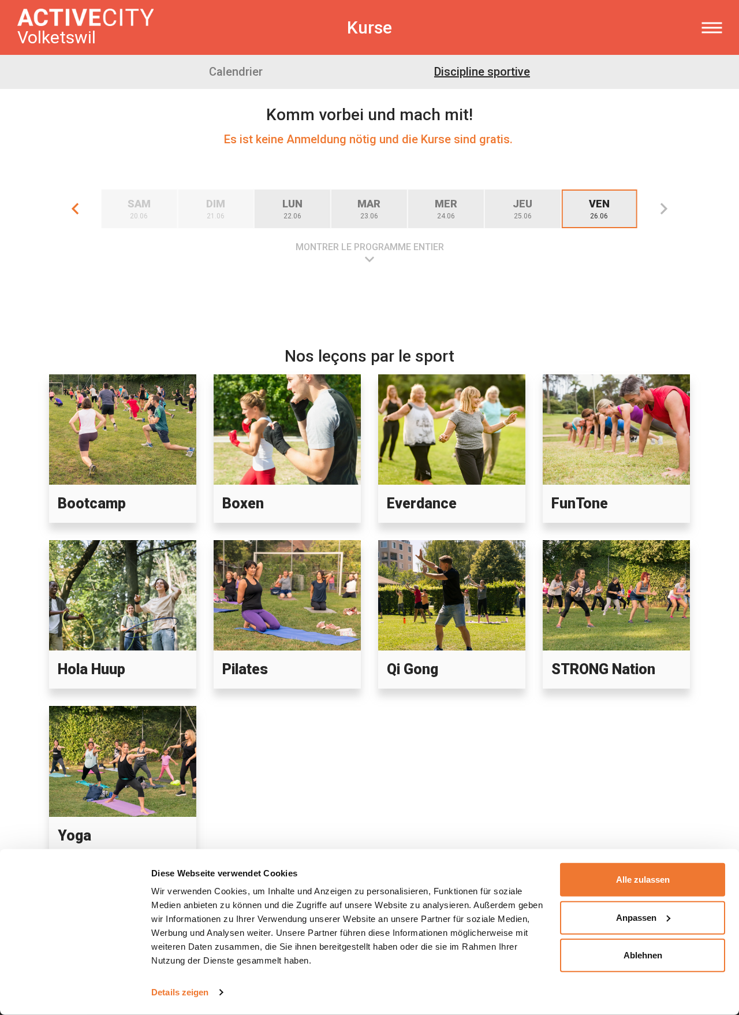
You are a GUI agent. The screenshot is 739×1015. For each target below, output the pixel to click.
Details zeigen (179, 992)
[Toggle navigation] (711, 28)
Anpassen (636, 917)
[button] (75, 209)
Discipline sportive (482, 72)
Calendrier (236, 72)
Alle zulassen (643, 879)
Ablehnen (643, 955)
